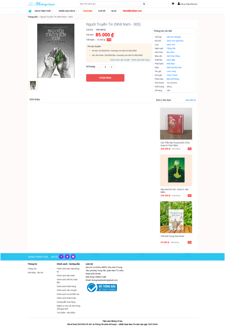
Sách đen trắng (173, 56)
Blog (113, 11)
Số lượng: (91, 66)
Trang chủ (33, 17)
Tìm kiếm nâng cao (132, 11)
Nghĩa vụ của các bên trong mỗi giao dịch (68, 307)
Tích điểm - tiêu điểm (66, 313)
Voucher (87, 11)
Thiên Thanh (172, 75)
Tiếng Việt (171, 48)
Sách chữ (171, 44)
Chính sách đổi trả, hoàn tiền (67, 281)
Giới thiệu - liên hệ (35, 272)
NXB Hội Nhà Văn (174, 67)
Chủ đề (101, 11)
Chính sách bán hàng (140, 60)
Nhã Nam (171, 64)
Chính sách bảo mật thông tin (68, 270)
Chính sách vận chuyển (120, 60)
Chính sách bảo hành (66, 275)
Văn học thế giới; (174, 37)
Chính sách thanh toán (66, 298)
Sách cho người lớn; (175, 41)
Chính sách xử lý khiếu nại (68, 294)
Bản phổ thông (173, 79)
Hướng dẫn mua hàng (66, 302)
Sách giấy (171, 60)
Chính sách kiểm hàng (66, 286)
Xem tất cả (191, 100)
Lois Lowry (171, 71)
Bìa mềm (170, 52)
